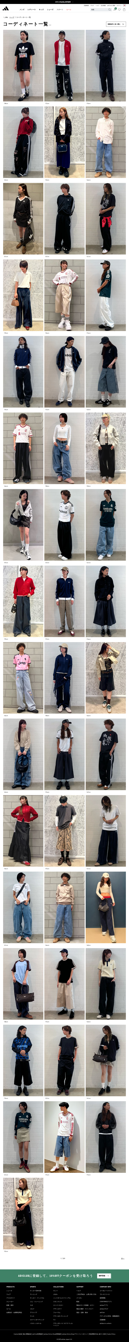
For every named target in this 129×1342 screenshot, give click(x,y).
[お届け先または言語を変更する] (124, 5)
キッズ (41, 9)
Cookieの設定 (18, 1334)
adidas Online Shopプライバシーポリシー (75, 1334)
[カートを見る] (124, 9)
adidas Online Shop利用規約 (52, 1334)
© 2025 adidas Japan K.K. (64, 1339)
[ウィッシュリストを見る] (119, 9)
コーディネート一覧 (23, 17)
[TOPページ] (5, 8)
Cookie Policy (111, 1334)
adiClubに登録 (111, 5)
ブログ (92, 5)
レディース (32, 9)
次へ (122, 1258)
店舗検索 (86, 5)
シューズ (50, 9)
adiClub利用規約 (37, 1334)
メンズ (22, 9)
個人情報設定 (27, 1334)
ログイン (119, 5)
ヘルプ (97, 5)
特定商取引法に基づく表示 (97, 1334)
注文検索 (103, 5)
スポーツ (60, 9)
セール (68, 9)
